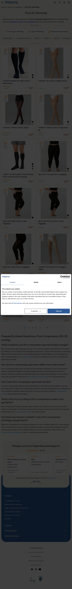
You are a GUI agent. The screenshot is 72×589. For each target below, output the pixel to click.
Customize (34, 311)
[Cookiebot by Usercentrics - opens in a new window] (61, 276)
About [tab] (59, 282)
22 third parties (16, 303)
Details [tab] (36, 282)
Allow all (59, 311)
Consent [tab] (12, 282)
